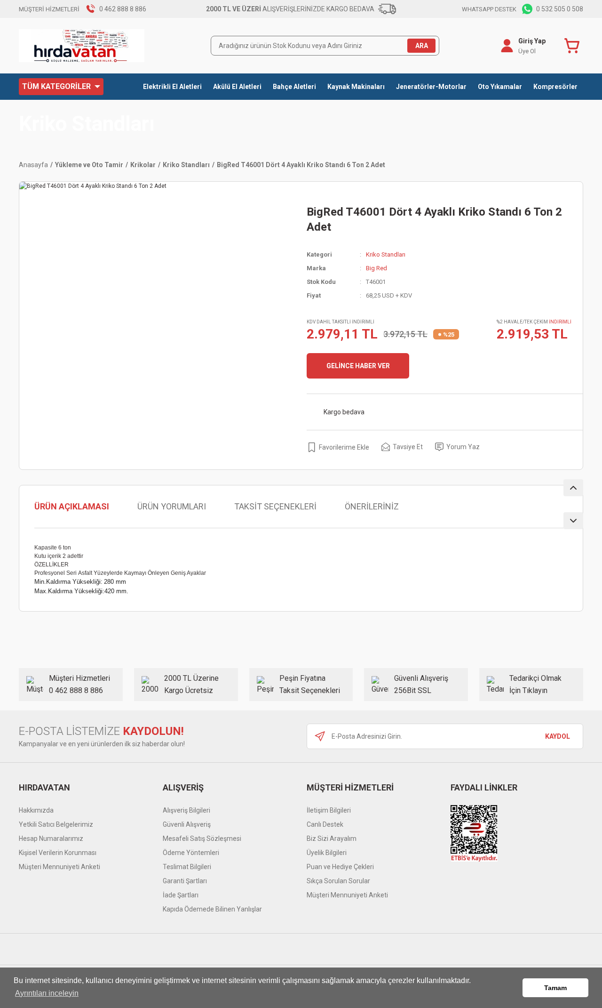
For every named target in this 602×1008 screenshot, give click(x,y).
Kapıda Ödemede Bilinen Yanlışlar (212, 909)
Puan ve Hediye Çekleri (340, 867)
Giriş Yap (532, 41)
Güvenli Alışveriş (187, 824)
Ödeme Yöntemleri (191, 852)
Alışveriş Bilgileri (186, 810)
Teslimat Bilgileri (187, 867)
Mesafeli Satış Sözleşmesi (202, 838)
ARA (421, 45)
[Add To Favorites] (338, 447)
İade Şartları (180, 895)
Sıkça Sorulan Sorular (338, 881)
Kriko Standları (87, 124)
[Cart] (573, 45)
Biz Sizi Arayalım (331, 838)
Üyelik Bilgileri (327, 852)
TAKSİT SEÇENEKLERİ (275, 506)
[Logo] (81, 45)
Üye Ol (527, 51)
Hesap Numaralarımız (51, 838)
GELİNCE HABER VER (358, 366)
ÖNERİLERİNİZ (372, 506)
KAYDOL (557, 736)
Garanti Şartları (185, 881)
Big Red (376, 268)
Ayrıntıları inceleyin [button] (47, 993)
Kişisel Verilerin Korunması (57, 852)
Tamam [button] (555, 988)
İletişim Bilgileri (329, 810)
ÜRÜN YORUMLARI (171, 506)
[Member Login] (507, 45)
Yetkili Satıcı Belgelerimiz (56, 824)
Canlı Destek (325, 824)
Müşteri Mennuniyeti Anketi (59, 867)
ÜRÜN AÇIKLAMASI (71, 506)
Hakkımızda (36, 810)
